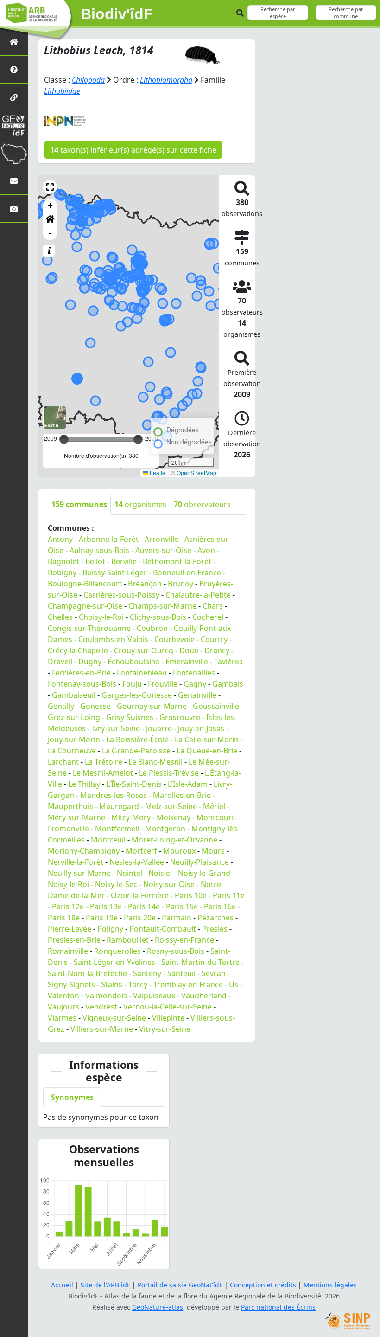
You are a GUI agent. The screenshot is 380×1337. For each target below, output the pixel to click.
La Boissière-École (137, 739)
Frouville (162, 684)
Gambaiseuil (73, 695)
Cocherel (207, 617)
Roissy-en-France (184, 940)
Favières (228, 661)
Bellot (95, 561)
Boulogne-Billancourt (85, 584)
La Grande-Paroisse (136, 751)
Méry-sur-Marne (76, 817)
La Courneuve (72, 751)
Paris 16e (220, 906)
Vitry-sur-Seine (164, 1029)
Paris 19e (102, 918)
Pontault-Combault (162, 929)
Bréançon (145, 584)
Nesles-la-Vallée (136, 862)
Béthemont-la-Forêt (177, 561)
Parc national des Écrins (278, 1307)
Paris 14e (144, 906)
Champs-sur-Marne (162, 606)
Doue (188, 650)
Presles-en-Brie (74, 940)
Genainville (197, 695)
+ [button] (50, 205)
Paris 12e (68, 906)
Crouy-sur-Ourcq (143, 650)
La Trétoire (103, 762)
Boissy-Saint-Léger (114, 572)
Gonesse (95, 706)
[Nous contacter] (14, 180)
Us (233, 984)
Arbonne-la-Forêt (109, 539)
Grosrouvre (179, 717)
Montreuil (108, 840)
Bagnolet (63, 561)
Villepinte (168, 1018)
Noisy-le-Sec (116, 884)
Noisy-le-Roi (68, 884)
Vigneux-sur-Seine (114, 1018)
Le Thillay (84, 784)
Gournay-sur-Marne (152, 706)
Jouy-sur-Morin (74, 739)
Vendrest (101, 1007)
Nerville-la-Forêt (75, 862)
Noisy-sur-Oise (169, 884)
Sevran (214, 973)
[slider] (138, 439)
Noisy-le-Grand (204, 873)
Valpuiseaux (154, 995)
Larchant (63, 762)
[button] (50, 187)
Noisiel (160, 873)
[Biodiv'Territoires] (14, 153)
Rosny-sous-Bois (175, 951)
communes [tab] (79, 504)
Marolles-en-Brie (182, 795)
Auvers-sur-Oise (163, 550)
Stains (111, 984)
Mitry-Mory (131, 817)
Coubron (152, 628)
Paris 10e (191, 895)
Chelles (60, 617)
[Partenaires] (14, 97)
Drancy (216, 650)
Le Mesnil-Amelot (103, 773)
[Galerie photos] (14, 208)
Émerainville (186, 661)
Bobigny (62, 572)
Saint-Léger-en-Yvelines (114, 962)
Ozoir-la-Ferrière (140, 895)
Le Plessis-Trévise (169, 773)
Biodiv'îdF (117, 14)
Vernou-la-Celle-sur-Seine (167, 1007)
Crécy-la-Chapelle (78, 650)
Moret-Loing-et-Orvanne (174, 840)
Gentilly (61, 706)
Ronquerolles (117, 951)
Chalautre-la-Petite (198, 595)
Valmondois (106, 995)
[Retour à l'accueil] (14, 41)
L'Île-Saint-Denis (134, 784)
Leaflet (157, 472)
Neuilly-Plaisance (199, 862)
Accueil (62, 1284)
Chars (213, 606)
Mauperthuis (70, 806)
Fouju (132, 684)
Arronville (161, 539)
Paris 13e (106, 906)
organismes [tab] (140, 504)
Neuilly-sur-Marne (79, 873)
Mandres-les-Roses (113, 795)
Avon (206, 550)
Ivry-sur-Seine (116, 728)
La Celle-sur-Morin (207, 739)
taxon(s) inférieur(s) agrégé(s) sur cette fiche (133, 150)
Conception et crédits (263, 1284)
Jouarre (159, 728)
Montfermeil (117, 828)
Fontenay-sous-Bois (82, 684)
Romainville (68, 951)
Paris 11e (229, 895)
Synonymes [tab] (72, 1097)
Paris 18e (64, 918)
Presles (215, 929)
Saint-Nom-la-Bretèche (87, 973)
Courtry (214, 639)
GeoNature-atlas (157, 1307)
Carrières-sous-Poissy (121, 595)
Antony (60, 539)
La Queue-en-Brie (207, 751)
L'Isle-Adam (188, 784)
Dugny (89, 661)
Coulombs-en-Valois (113, 639)
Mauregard (119, 806)
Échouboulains (133, 661)
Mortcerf (141, 851)
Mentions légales (330, 1284)
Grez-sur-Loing (74, 717)
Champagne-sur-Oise (85, 606)
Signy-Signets (71, 984)
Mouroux (179, 851)
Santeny (147, 973)
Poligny (110, 929)
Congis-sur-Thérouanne (89, 628)
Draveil (60, 661)
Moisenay (173, 817)
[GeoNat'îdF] (14, 125)
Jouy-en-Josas (201, 728)
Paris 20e (140, 918)
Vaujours (63, 1007)
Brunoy (180, 584)
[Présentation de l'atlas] (14, 69)
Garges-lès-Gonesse (136, 695)
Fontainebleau (142, 673)
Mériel (214, 806)
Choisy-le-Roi (101, 617)
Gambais (227, 684)
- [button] (50, 233)
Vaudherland (204, 995)
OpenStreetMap (196, 472)
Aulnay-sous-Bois (99, 550)
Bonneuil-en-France (187, 572)
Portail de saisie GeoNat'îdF (180, 1284)
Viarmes (62, 1018)
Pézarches (215, 918)
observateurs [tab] (202, 504)
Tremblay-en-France (188, 984)
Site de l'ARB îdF (105, 1284)
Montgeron (165, 828)
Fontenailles (194, 673)
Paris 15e (182, 906)
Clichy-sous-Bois (158, 617)
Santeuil (181, 973)
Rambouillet (128, 940)
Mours (213, 851)
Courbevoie (174, 639)
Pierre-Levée (69, 929)
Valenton (63, 995)
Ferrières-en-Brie (81, 673)
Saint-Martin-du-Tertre (200, 962)
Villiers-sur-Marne (101, 1029)
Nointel (129, 873)
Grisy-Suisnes (129, 717)
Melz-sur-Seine (171, 806)
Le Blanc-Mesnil (155, 762)
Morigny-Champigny (84, 851)
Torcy (137, 984)
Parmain (176, 918)
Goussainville (216, 706)
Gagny (195, 684)
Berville (124, 561)
